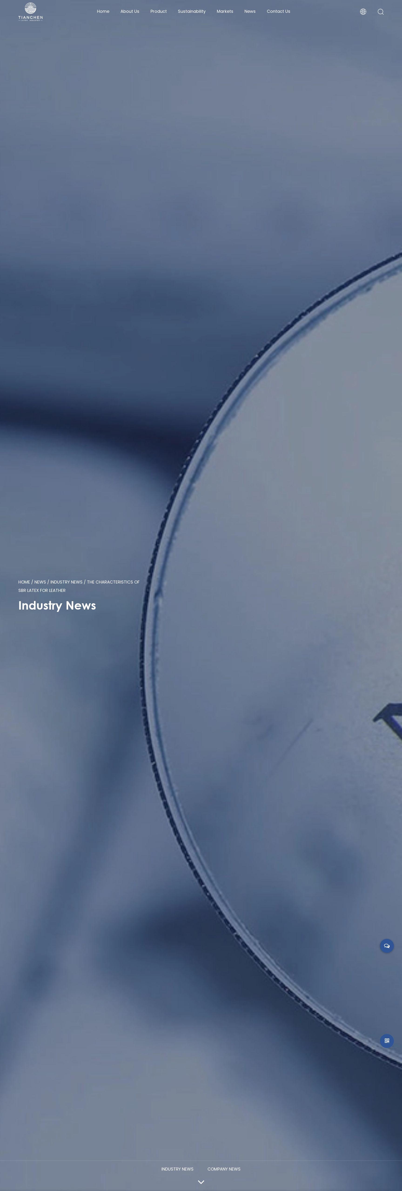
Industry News (66, 582)
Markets (225, 11)
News (250, 11)
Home (103, 11)
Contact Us (278, 11)
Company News (224, 1169)
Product (159, 11)
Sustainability (192, 11)
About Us (130, 11)
